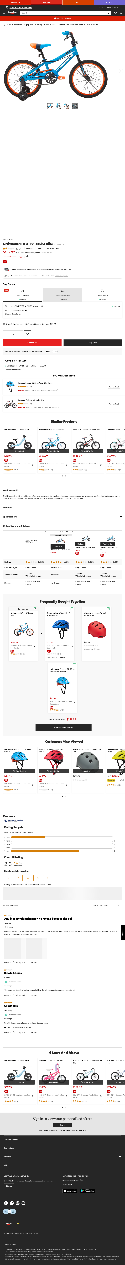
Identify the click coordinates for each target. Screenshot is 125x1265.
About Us (7, 1156)
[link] (13, 248)
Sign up (9, 1186)
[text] (19, 469)
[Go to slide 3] (67, 106)
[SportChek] (46, 2)
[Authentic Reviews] (14, 821)
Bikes (46, 24)
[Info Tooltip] (51, 252)
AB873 (7, 977)
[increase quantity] (21, 334)
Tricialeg (8, 1010)
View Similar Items (52, 248)
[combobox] (108, 905)
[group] (8, 460)
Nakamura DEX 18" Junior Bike (28, 243)
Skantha (7, 923)
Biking (39, 24)
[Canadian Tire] (15, 2)
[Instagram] (18, 1203)
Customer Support (11, 1140)
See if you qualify (61, 276)
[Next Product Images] (121, 71)
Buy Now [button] (93, 342)
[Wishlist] (115, 13)
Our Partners (9, 1148)
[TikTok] (12, 1203)
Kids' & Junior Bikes (60, 24)
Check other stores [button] (13, 314)
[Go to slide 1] (50, 106)
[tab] (22, 294)
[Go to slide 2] (58, 106)
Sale (5, 262)
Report (34, 962)
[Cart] (121, 13)
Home (8, 24)
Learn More (67, 1184)
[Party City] (109, 2)
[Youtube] (23, 1203)
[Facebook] (6, 1203)
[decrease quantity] (5, 334)
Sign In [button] (62, 1125)
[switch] (29, 542)
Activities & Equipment (24, 24)
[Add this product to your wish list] (27, 333)
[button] (107, 12)
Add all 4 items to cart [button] (63, 727)
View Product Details (34, 248)
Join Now (82, 1130)
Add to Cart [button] (32, 342)
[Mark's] (78, 2)
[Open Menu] (4, 12)
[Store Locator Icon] (7, 7)
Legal (6, 1165)
